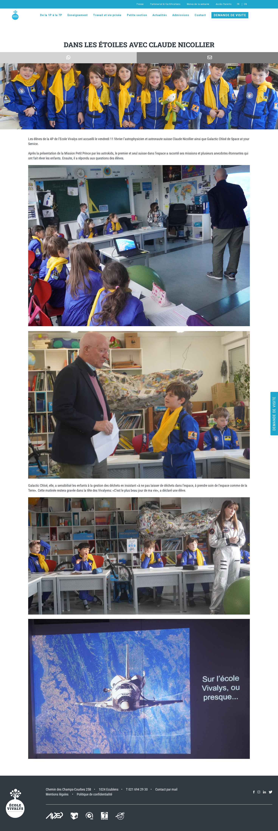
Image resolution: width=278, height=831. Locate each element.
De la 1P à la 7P (51, 15)
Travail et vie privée (107, 15)
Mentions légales (57, 794)
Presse (140, 4)
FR (238, 4)
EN (245, 4)
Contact (200, 15)
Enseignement (78, 15)
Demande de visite (230, 15)
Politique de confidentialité (94, 794)
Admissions (180, 15)
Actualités (159, 15)
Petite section (137, 15)
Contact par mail (166, 789)
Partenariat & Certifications (165, 4)
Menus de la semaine (198, 4)
